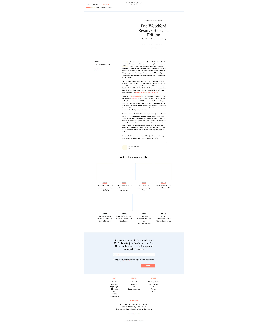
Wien (114, 291)
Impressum (148, 309)
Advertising (132, 307)
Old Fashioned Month (136, 96)
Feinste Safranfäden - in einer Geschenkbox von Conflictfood (124, 218)
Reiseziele (134, 282)
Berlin (114, 282)
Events (124, 307)
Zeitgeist (110, 7)
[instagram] (132, 316)
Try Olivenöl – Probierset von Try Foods (144, 187)
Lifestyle (106, 4)
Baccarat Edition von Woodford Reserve (146, 92)
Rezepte (98, 7)
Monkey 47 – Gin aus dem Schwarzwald (163, 186)
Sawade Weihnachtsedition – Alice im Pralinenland (163, 218)
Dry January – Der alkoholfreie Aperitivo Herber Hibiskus (104, 218)
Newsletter (144, 304)
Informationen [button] (134, 300)
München (114, 289)
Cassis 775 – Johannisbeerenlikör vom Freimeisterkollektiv (144, 219)
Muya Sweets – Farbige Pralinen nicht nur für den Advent (124, 187)
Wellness (134, 284)
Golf (153, 286)
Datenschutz (120, 309)
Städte (88, 4)
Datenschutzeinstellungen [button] (134, 309)
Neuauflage (134, 98)
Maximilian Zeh (145, 44)
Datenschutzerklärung (127, 260)
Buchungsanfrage (134, 289)
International (114, 296)
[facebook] (128, 316)
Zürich (114, 294)
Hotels (134, 286)
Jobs (138, 307)
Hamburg (114, 284)
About (122, 304)
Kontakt (128, 304)
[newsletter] (139, 316)
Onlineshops (104, 7)
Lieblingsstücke (90, 7)
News (153, 291)
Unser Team (136, 304)
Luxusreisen (96, 4)
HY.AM (141, 320)
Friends (143, 307)
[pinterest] (135, 316)
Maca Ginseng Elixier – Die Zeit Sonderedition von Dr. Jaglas (105, 187)
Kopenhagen (114, 286)
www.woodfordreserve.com (103, 64)
